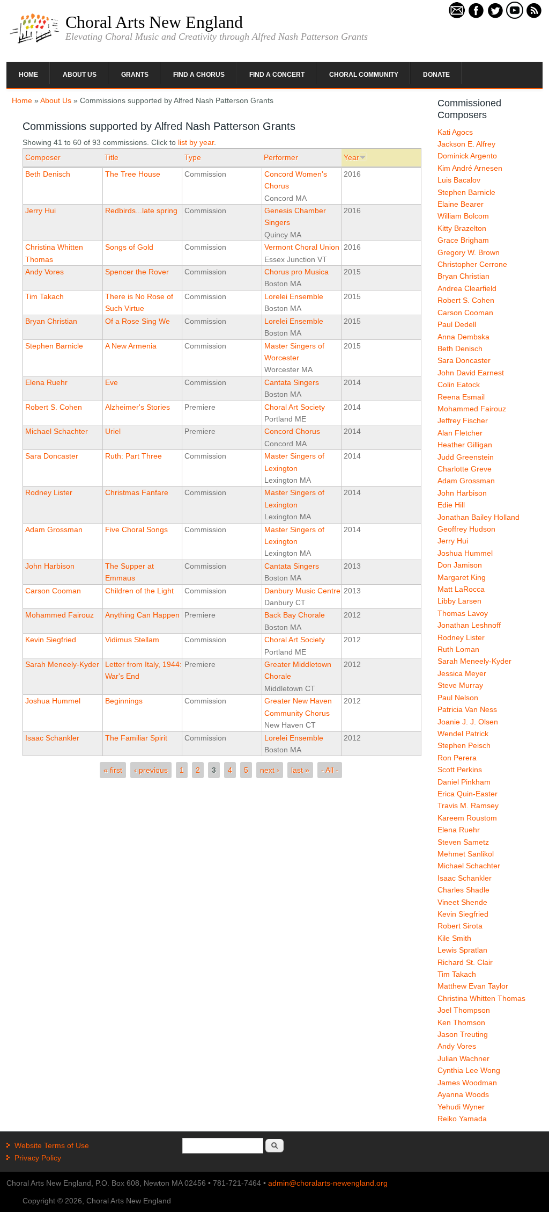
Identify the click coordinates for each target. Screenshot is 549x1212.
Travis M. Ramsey (468, 805)
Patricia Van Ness (467, 709)
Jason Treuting (462, 1034)
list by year (196, 142)
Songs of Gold (129, 247)
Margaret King (461, 577)
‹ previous (151, 770)
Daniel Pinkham (464, 782)
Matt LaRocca (461, 589)
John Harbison (50, 566)
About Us (80, 74)
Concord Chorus (292, 431)
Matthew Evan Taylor (472, 986)
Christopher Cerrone (472, 264)
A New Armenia (131, 346)
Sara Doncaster (51, 456)
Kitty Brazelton (461, 228)
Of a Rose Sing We (137, 321)
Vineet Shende (462, 902)
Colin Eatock (458, 384)
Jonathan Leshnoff (469, 625)
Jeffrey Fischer (462, 420)
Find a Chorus (199, 74)
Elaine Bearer (460, 204)
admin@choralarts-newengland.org (328, 1183)
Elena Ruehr (46, 382)
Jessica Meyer (461, 673)
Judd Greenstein (465, 457)
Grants (135, 74)
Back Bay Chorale (294, 615)
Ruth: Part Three (133, 456)
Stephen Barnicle (54, 346)
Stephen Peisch (464, 745)
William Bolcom (463, 216)
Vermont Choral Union (301, 247)
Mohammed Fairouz (59, 615)
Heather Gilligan (464, 444)
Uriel (113, 431)
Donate (436, 74)
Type (192, 157)
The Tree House (132, 174)
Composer (43, 157)
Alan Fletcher (460, 433)
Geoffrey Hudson (466, 529)
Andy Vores (44, 271)
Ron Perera (457, 757)
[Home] (34, 42)
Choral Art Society (294, 407)
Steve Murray (460, 685)
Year (351, 157)
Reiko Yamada (462, 1118)
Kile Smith (454, 938)
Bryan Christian (51, 321)
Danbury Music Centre (302, 590)
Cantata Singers (291, 382)
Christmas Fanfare (136, 492)
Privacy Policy (37, 1157)
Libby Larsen (459, 601)
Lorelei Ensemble (293, 296)
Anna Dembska (463, 336)
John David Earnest (470, 372)
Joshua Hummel (52, 700)
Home (28, 74)
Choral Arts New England (154, 22)
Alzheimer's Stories (137, 407)
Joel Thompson (463, 1010)
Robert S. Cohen (53, 407)
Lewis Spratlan (462, 950)
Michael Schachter (56, 431)
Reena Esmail (461, 397)
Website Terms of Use (51, 1145)
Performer (281, 157)
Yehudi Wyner (461, 1106)
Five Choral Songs (136, 529)
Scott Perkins (459, 769)
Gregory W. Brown (468, 252)
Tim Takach (44, 296)
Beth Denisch (47, 174)
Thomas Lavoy (462, 613)
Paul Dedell (456, 324)
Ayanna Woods (463, 1094)
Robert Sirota (460, 925)
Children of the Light (139, 590)
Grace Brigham (463, 240)
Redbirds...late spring (141, 210)
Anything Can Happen (142, 615)
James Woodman (467, 1082)
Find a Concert (277, 74)
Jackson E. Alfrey (466, 144)
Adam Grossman (54, 529)
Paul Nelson (457, 697)
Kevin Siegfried (50, 639)
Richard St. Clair (465, 962)
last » (300, 770)
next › (269, 770)
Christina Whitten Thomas (481, 998)
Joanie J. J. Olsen (467, 721)
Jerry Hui (40, 210)
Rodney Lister (48, 492)
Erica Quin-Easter (467, 793)
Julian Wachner (463, 1058)
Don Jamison (459, 565)
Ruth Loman (458, 649)
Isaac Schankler (52, 738)
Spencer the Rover (137, 271)
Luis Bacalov (458, 180)
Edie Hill (451, 504)
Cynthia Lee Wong (468, 1070)
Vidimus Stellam (132, 639)
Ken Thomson (461, 1022)
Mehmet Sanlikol (465, 854)
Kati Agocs (455, 132)
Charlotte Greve (464, 469)
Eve (111, 382)
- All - (329, 770)
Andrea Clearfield (466, 288)
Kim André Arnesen (469, 168)
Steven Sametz (463, 842)
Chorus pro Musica (296, 271)
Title (111, 157)
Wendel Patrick (462, 733)
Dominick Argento (467, 155)
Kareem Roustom (467, 818)
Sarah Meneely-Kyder (62, 664)
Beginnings (124, 700)
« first (112, 770)
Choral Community (363, 74)
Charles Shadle (463, 890)
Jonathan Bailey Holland (478, 517)
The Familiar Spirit (136, 738)
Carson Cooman (53, 590)
